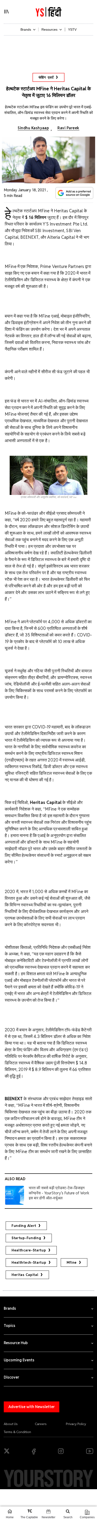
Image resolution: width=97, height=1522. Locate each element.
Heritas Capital (25, 1275)
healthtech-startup (29, 1262)
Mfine (72, 1262)
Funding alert (24, 1226)
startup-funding (26, 1238)
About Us (11, 1424)
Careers (41, 1424)
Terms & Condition (17, 1432)
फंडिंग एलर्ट (46, 77)
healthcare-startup (29, 1250)
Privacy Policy (76, 1424)
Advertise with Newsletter (31, 1406)
